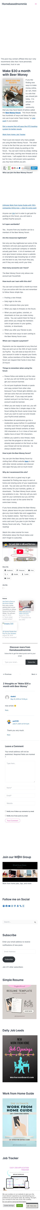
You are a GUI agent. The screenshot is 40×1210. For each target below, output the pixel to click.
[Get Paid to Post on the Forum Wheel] (11, 610)
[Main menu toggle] (36, 4)
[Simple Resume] (20, 1002)
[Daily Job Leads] (20, 1059)
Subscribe (31, 662)
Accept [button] (19, 1205)
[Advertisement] (20, 29)
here (26, 461)
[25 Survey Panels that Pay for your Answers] (10, 626)
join (13, 213)
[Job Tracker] (17, 1178)
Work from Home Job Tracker (14, 134)
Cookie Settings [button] (9, 1205)
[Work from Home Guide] (20, 1122)
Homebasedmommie (14, 3)
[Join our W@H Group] (20, 872)
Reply (6, 710)
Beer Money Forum (13, 113)
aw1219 (16, 721)
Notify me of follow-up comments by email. (20, 811)
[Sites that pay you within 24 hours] (26, 606)
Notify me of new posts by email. (17, 816)
